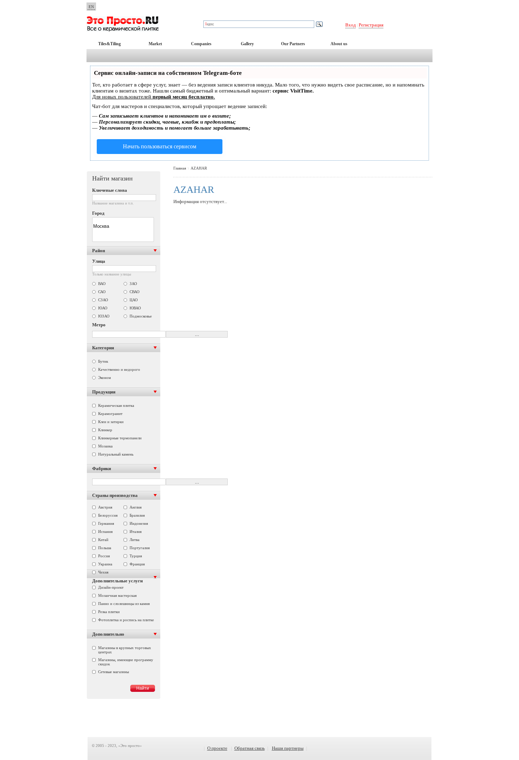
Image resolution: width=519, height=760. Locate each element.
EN (91, 7)
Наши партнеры (288, 748)
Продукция (103, 391)
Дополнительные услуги (117, 580)
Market (155, 43)
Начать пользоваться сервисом (159, 146)
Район (98, 250)
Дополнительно (108, 634)
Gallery (247, 43)
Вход (350, 25)
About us (338, 43)
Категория (103, 347)
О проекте (217, 748)
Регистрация (371, 25)
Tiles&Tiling (109, 43)
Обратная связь (249, 748)
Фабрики (101, 468)
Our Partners (293, 43)
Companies (201, 43)
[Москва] (123, 227)
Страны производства (115, 495)
